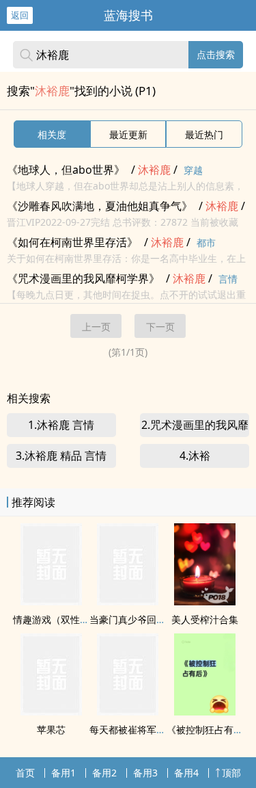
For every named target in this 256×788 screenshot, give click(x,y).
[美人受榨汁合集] (205, 601)
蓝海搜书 (128, 15)
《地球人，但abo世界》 (66, 169)
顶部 (231, 772)
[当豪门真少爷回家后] (127, 601)
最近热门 (204, 134)
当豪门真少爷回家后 (132, 619)
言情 (228, 278)
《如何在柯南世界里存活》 (72, 242)
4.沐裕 (195, 455)
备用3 (145, 772)
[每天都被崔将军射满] (127, 711)
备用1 (63, 772)
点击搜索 (216, 54)
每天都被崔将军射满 (132, 729)
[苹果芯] (51, 711)
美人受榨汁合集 (204, 619)
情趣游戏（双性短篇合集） (70, 619)
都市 (206, 242)
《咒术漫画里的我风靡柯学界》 (83, 278)
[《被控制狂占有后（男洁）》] (205, 711)
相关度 (52, 134)
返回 (20, 15)
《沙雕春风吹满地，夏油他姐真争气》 (100, 205)
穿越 (193, 169)
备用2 (104, 772)
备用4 (186, 772)
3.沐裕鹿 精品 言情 (61, 455)
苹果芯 (51, 729)
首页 (25, 772)
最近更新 (128, 134)
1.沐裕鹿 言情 (61, 424)
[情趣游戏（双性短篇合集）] (51, 601)
